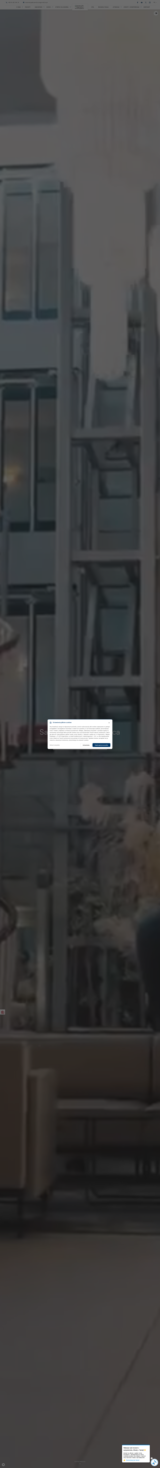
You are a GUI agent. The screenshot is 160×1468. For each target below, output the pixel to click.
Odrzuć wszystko (55, 745)
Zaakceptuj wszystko (101, 745)
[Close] (109, 722)
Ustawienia (86, 745)
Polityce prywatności (72, 730)
